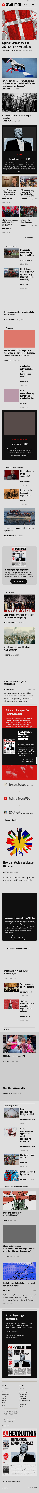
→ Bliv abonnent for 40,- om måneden (27, 760)
